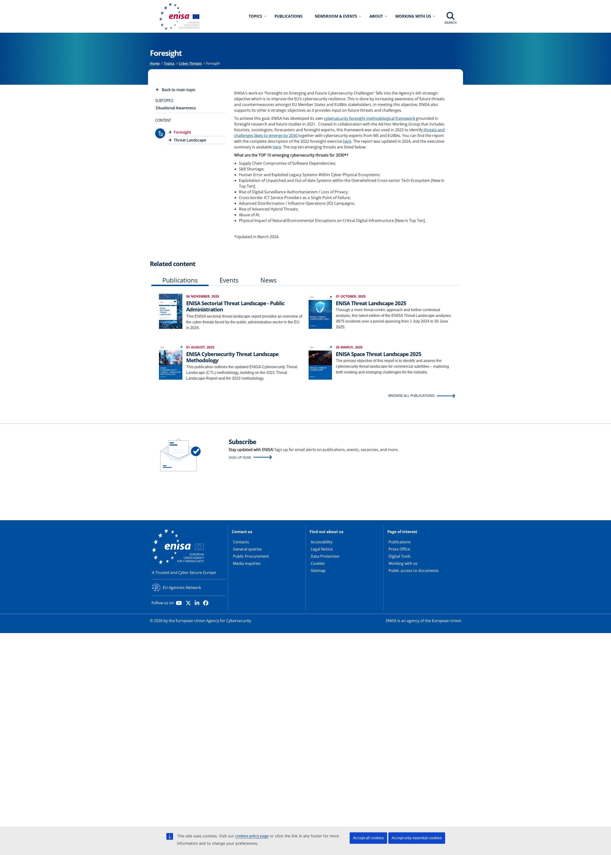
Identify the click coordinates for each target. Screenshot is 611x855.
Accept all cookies (368, 838)
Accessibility (321, 542)
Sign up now (240, 457)
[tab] (180, 281)
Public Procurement (251, 556)
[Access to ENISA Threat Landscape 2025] (320, 311)
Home (155, 63)
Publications (288, 16)
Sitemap (318, 570)
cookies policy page (252, 836)
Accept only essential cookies (417, 838)
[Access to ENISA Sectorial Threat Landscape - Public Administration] (170, 311)
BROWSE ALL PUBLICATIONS (411, 396)
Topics (169, 63)
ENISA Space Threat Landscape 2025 (378, 353)
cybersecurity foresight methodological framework (369, 118)
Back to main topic (178, 89)
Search (450, 22)
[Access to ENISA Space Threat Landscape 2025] (320, 362)
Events (229, 280)
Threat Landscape (190, 140)
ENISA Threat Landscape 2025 (371, 303)
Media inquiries (247, 563)
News (268, 280)
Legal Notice (322, 549)
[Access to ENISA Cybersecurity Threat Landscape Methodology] (170, 362)
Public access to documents (414, 570)
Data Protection (325, 556)
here (347, 141)
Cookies (318, 563)
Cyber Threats (190, 63)
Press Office (399, 549)
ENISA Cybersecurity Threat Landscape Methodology (232, 357)
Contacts (241, 542)
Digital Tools (400, 556)
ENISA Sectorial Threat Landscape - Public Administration (235, 306)
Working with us (403, 563)
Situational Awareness (176, 107)
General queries (247, 549)
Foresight (182, 132)
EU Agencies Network (182, 587)
